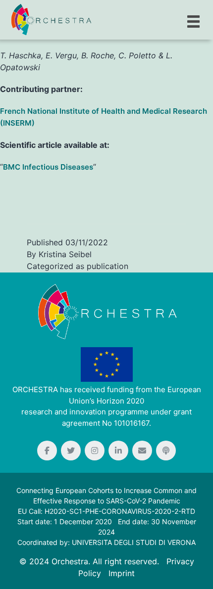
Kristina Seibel (65, 254)
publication (107, 266)
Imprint (121, 573)
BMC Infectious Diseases (48, 167)
